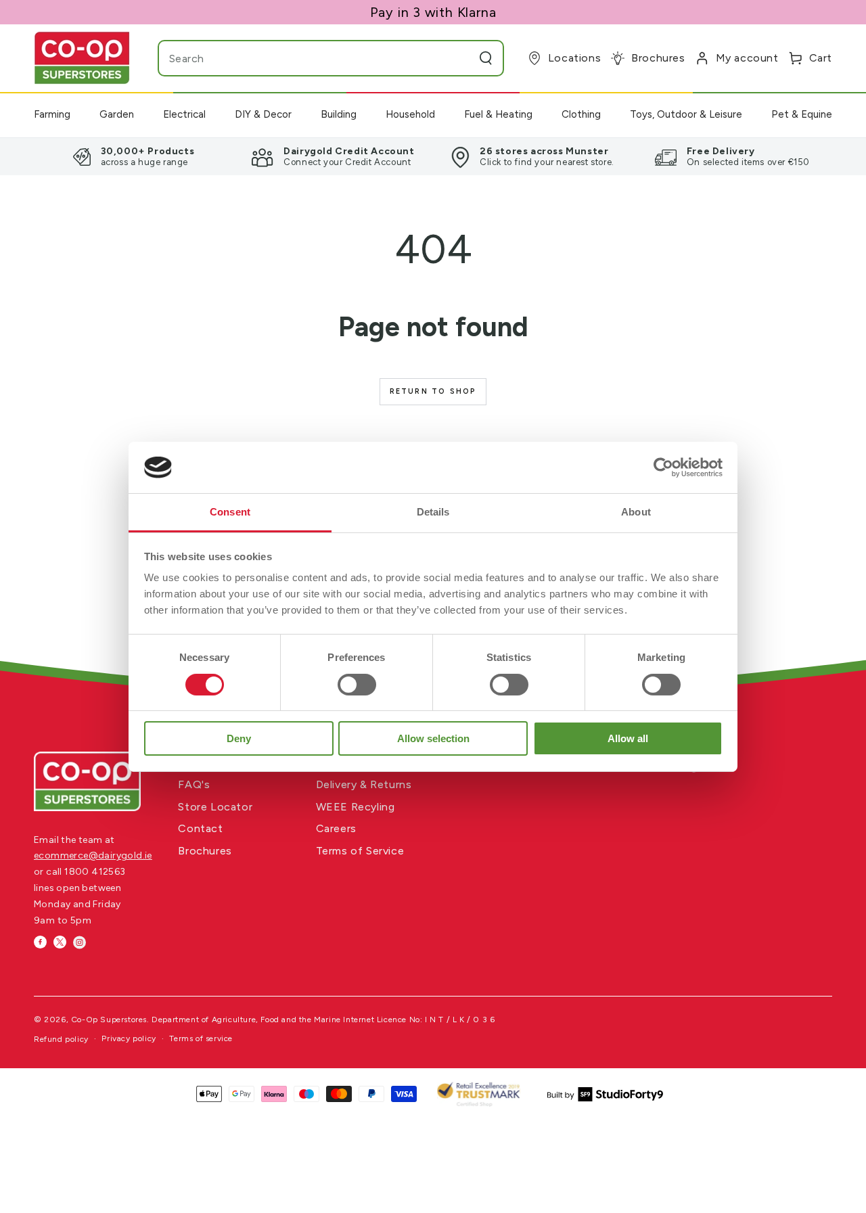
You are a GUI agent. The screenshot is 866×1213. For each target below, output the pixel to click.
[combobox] (304, 58)
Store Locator (215, 806)
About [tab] (636, 512)
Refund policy (61, 1039)
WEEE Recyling (355, 806)
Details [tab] (433, 512)
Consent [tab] (230, 512)
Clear (459, 58)
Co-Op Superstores (109, 1019)
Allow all (628, 738)
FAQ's (194, 784)
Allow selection (433, 738)
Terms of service (201, 1038)
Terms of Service (360, 850)
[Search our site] (486, 58)
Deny (239, 738)
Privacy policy (128, 1038)
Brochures (204, 850)
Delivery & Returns (364, 784)
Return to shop (433, 391)
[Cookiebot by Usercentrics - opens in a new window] (663, 467)
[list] (433, 156)
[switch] (357, 684)
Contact (200, 828)
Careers (336, 828)
